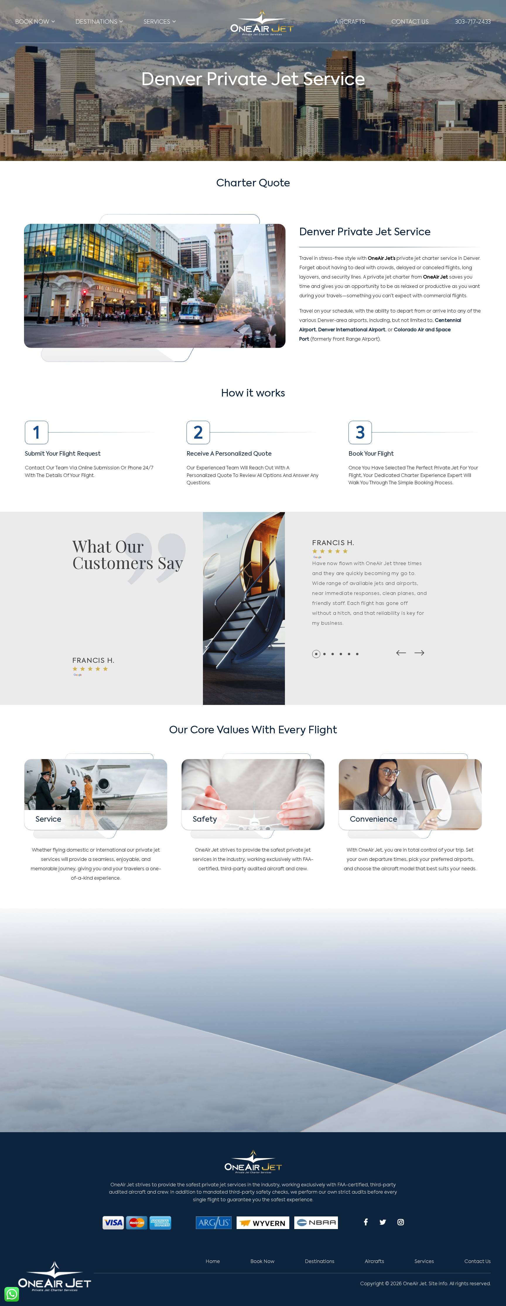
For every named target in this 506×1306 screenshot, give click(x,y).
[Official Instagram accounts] (401, 1222)
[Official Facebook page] (366, 1222)
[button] (401, 652)
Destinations (96, 22)
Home (213, 1261)
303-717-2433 (473, 22)
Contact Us (410, 22)
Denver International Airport (351, 330)
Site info (438, 1284)
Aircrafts (350, 22)
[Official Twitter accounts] (383, 1222)
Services (156, 22)
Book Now (32, 22)
